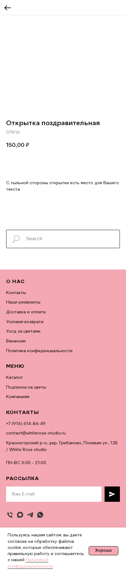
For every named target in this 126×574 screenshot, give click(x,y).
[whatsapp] (40, 515)
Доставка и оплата (26, 312)
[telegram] (30, 515)
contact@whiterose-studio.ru (36, 433)
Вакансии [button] (16, 341)
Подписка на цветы (26, 387)
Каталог (14, 377)
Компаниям (17, 397)
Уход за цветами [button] (23, 331)
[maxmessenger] (20, 515)
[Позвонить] (10, 515)
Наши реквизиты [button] (23, 302)
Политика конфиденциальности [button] (39, 351)
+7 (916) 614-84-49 (26, 424)
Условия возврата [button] (24, 322)
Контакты (16, 293)
